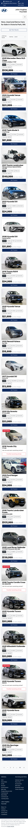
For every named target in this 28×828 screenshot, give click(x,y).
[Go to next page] (24, 767)
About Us (3, 807)
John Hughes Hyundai (21, 11)
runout (3, 785)
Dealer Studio (10, 826)
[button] (25, 16)
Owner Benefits (19, 789)
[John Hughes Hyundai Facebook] (2, 3)
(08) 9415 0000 (7, 16)
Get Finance (14, 74)
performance (4, 787)
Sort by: (11, 36)
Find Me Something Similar (14, 454)
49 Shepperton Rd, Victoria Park (9, 3)
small (2, 783)
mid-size (3, 789)
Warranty (17, 785)
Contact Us (4, 810)
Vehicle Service (19, 780)
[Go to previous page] (4, 767)
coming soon (5, 798)
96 (20, 767)
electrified (4, 782)
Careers (3, 809)
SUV (2, 780)
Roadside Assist (19, 787)
